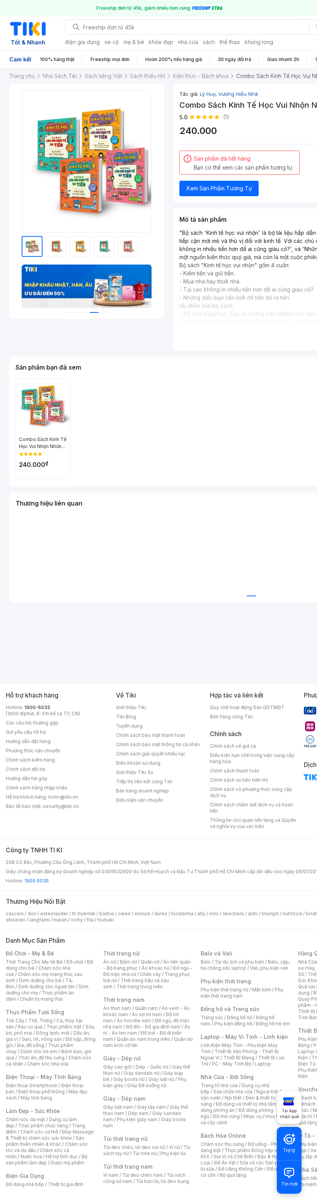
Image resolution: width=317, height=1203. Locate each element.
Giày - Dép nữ (122, 1058)
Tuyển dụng (129, 726)
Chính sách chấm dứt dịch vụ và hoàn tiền (251, 808)
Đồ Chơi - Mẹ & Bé (30, 953)
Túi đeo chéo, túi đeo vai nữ (134, 1147)
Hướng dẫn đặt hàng (28, 741)
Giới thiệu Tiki (131, 707)
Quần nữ (150, 962)
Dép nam (138, 1113)
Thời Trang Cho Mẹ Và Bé (34, 962)
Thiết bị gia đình (66, 1184)
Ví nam (110, 1175)
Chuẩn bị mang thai (41, 999)
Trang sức (212, 1017)
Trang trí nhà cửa (219, 1085)
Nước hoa (31, 1156)
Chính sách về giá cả (233, 746)
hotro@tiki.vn (63, 797)
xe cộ (111, 42)
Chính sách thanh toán (234, 771)
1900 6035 (36, 881)
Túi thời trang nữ (125, 1138)
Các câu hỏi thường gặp (32, 723)
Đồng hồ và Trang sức (230, 1009)
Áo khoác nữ (155, 968)
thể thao (230, 42)
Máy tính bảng (36, 1098)
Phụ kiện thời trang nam (242, 993)
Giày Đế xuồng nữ (146, 1085)
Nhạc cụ (253, 1116)
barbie (106, 913)
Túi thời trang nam (127, 1166)
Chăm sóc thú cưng (222, 1144)
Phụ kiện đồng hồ (233, 1024)
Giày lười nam (118, 1107)
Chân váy (150, 974)
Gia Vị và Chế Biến (233, 1156)
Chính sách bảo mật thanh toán (150, 735)
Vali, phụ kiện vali (269, 968)
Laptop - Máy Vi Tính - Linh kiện (244, 1036)
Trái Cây (15, 1020)
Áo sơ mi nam (147, 1014)
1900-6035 (37, 707)
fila (90, 920)
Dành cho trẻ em (38, 1051)
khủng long (259, 42)
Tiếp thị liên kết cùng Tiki (144, 781)
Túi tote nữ (145, 1153)
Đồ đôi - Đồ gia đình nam (153, 1027)
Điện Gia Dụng (25, 1175)
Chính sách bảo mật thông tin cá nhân (158, 744)
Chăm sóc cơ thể (39, 1132)
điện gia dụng (82, 42)
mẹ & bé (133, 42)
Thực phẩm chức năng (43, 1125)
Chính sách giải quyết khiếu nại (150, 754)
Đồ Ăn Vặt (225, 1163)
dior (31, 913)
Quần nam (146, 1008)
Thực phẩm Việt (64, 1027)
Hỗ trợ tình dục (62, 1156)
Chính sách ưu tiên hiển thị (239, 780)
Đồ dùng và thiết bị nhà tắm (246, 1104)
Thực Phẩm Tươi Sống (35, 1012)
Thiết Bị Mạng (238, 1057)
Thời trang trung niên (139, 986)
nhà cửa (188, 42)
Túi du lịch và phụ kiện (239, 962)
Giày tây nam (151, 1107)
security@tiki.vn (61, 806)
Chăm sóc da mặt (25, 1119)
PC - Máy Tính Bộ (231, 1064)
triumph (270, 913)
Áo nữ (109, 962)
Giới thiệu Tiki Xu (134, 772)
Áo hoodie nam (134, 1020)
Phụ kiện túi (173, 1153)
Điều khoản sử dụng (138, 763)
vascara (15, 913)
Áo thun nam (117, 1008)
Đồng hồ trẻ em (273, 1024)
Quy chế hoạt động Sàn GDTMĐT (247, 707)
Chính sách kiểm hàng (30, 760)
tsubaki (105, 920)
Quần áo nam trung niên (143, 1039)
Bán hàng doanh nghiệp (142, 791)
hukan (60, 920)
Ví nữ (174, 1147)
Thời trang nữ (121, 953)
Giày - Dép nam (124, 1098)
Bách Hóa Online (223, 1135)
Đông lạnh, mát (53, 1033)
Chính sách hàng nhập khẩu (36, 788)
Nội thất (233, 1098)
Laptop (263, 1064)
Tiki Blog (126, 716)
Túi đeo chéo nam (142, 1175)
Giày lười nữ (161, 1079)
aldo (253, 913)
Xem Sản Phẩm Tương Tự (219, 188)
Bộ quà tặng (233, 1175)
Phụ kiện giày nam (137, 1119)
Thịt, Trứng (40, 1020)
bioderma (182, 913)
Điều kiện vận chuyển (139, 800)
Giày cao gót (117, 1067)
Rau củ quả (30, 1027)
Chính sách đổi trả (25, 769)
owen (124, 913)
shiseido (16, 920)
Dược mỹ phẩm (67, 1163)
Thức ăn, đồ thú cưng (41, 1057)
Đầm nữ (128, 962)
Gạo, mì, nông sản (42, 1039)
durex (160, 913)
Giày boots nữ (129, 1079)
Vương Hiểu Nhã (238, 94)
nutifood (292, 913)
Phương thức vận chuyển (33, 750)
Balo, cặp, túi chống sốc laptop (245, 965)
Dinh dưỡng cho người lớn (46, 986)
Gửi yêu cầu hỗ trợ (26, 732)
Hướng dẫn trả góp (27, 778)
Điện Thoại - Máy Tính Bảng (43, 1077)
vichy (77, 920)
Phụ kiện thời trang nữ (224, 990)
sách (209, 42)
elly (201, 913)
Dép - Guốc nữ (152, 1067)
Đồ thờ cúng (226, 1116)
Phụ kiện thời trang (226, 981)
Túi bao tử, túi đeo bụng (162, 1181)
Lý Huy (209, 94)
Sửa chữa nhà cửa (232, 1091)
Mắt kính (261, 990)
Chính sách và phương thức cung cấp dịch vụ (251, 792)
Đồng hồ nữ (239, 1017)
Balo (206, 962)
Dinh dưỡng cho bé (40, 980)
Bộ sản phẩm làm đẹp (46, 1160)
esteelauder (54, 913)
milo (214, 913)
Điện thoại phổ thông (41, 1091)
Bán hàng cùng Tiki (231, 716)
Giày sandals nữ (141, 1073)
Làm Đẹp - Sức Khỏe (33, 1111)
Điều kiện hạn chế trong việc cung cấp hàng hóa (252, 758)
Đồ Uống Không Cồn (240, 1169)
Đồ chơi (74, 962)
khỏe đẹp (161, 42)
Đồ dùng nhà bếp (25, 1184)
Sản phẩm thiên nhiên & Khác (45, 1141)
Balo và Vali (216, 953)
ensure (142, 913)
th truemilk (83, 913)
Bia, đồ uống (30, 1045)
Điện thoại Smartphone (31, 1085)
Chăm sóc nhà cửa (47, 1064)
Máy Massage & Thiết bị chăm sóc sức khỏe (50, 1135)
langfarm (39, 920)
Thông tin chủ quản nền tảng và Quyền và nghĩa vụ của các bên (253, 823)
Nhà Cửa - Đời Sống (227, 1077)
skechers (233, 913)
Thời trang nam (123, 999)
